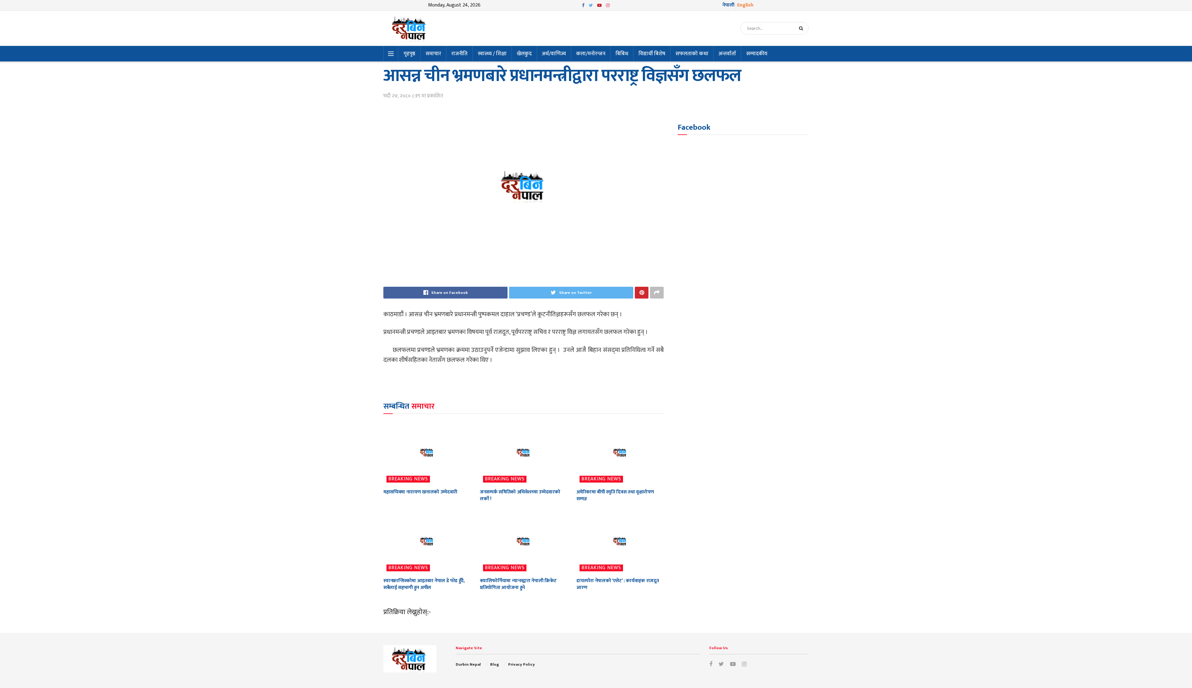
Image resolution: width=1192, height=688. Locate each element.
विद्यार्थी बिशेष (652, 53)
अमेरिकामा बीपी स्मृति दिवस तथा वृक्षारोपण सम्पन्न (615, 495)
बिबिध (622, 53)
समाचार (433, 53)
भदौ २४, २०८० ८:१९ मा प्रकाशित (413, 96)
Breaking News (408, 479)
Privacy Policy (521, 664)
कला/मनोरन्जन (590, 53)
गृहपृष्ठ (409, 53)
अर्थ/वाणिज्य (554, 53)
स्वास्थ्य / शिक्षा (492, 53)
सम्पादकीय (756, 53)
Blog (494, 664)
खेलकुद (524, 53)
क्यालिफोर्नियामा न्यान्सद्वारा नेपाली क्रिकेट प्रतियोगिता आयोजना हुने (518, 584)
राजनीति (459, 53)
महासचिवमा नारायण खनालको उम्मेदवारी (420, 492)
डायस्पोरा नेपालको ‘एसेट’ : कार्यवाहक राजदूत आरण (617, 584)
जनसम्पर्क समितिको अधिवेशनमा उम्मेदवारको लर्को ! (520, 495)
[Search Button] (802, 28)
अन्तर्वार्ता (727, 53)
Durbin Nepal (468, 664)
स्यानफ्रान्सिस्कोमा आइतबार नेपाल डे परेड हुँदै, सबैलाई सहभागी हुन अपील (424, 584)
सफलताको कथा (691, 53)
